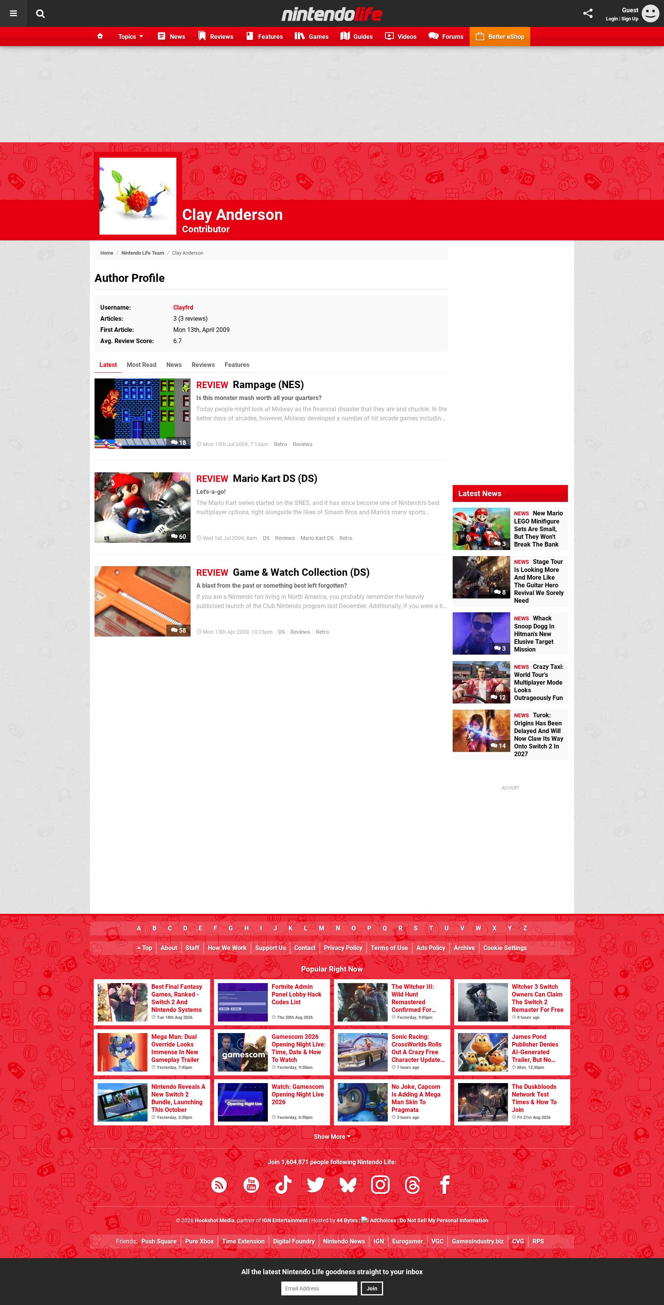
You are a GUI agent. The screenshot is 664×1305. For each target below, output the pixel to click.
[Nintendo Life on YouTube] (251, 1186)
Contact (304, 948)
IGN (379, 1241)
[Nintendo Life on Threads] (412, 1186)
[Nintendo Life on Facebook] (445, 1186)
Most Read (141, 364)
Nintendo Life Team (142, 253)
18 (182, 443)
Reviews (203, 364)
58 (182, 630)
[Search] (40, 13)
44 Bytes (347, 1220)
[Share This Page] (587, 13)
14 (501, 746)
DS (266, 538)
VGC (437, 1241)
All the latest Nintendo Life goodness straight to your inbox (332, 1272)
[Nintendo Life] (332, 13)
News (174, 364)
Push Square (159, 1241)
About (169, 948)
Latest (108, 364)
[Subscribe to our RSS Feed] (219, 1186)
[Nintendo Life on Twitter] (316, 1186)
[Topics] (13, 13)
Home (106, 253)
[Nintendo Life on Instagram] (380, 1186)
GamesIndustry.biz (478, 1241)
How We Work (227, 948)
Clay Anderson (232, 215)
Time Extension (243, 1241)
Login (612, 19)
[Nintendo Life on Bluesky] (348, 1186)
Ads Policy (431, 948)
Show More (330, 1136)
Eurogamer (407, 1241)
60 (182, 536)
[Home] (100, 36)
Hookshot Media (215, 1220)
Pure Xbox (199, 1241)
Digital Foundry (294, 1241)
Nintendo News (344, 1241)
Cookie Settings (505, 948)
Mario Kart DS (317, 538)
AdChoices (382, 1220)
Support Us (270, 948)
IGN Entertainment (285, 1220)
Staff (192, 948)
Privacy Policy (343, 948)
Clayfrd (183, 307)
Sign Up (629, 19)
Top (146, 948)
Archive (464, 948)
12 (501, 697)
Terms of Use (389, 948)
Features (237, 364)
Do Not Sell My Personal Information (444, 1220)
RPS (538, 1241)
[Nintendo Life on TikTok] (283, 1186)
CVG (518, 1241)
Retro (280, 444)
